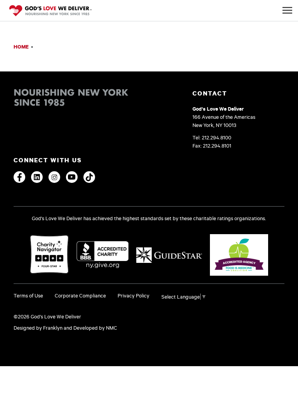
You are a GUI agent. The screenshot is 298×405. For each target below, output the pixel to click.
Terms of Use (28, 295)
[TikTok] (89, 177)
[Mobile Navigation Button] (287, 10)
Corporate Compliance (80, 295)
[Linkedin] (37, 177)
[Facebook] (19, 177)
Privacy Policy (133, 295)
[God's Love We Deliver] (50, 11)
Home (21, 46)
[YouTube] (72, 177)
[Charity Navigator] (49, 255)
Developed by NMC (95, 328)
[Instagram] (54, 177)
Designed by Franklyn (38, 328)
